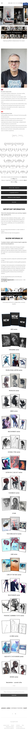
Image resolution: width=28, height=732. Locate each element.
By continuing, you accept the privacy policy (14, 692)
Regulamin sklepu (10, 726)
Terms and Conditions (9, 728)
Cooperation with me (14, 192)
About (12, 725)
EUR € (25, 6)
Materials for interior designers (14, 197)
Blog (14, 178)
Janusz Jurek (6, 725)
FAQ (23, 725)
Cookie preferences (20, 728)
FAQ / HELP (14, 202)
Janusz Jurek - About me (14, 187)
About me (24, 177)
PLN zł (25, 4)
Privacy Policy (19, 726)
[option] (14, 15)
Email (14, 685)
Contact (18, 725)
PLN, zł (21, 3)
